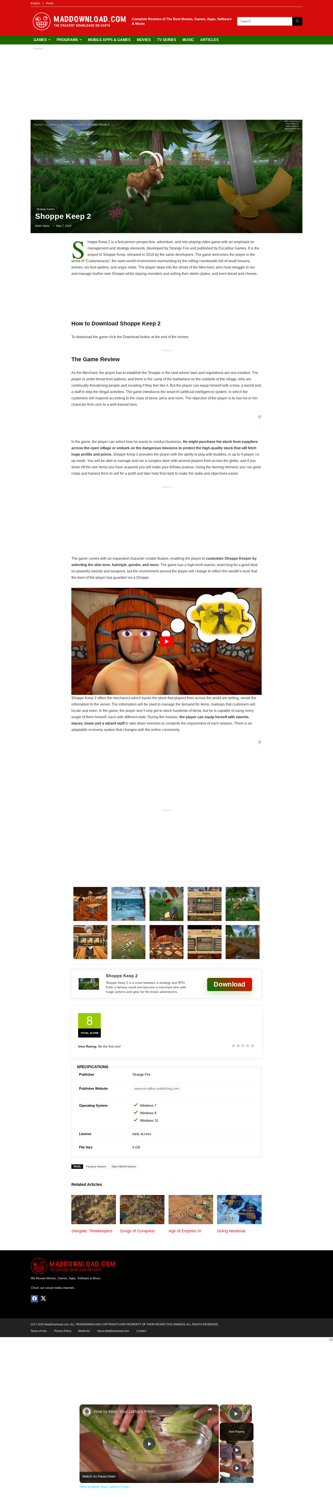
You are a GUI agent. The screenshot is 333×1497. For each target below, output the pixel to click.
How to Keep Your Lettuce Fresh (124, 1411)
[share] (210, 1409)
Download (229, 984)
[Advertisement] (166, 81)
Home (38, 124)
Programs (67, 40)
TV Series (166, 40)
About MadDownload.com (113, 1331)
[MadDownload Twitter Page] (43, 1298)
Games (40, 40)
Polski (49, 3)
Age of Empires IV (185, 1231)
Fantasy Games (96, 1166)
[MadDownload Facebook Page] (34, 1298)
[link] (86, 1411)
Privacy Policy (62, 1331)
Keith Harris (42, 225)
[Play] (236, 1449)
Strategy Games (72, 124)
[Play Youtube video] (166, 641)
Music (188, 40)
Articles (209, 40)
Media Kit (84, 1331)
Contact (141, 1331)
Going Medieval (231, 1231)
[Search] (297, 21)
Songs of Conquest (137, 1231)
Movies (144, 40)
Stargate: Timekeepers (91, 1231)
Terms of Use (39, 1331)
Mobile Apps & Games (109, 40)
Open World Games (123, 1166)
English (35, 3)
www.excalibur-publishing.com (156, 1088)
